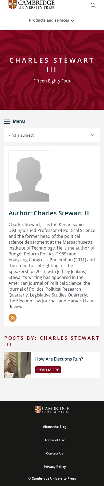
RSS (13, 318)
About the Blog (54, 426)
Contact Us (54, 453)
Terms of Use (55, 440)
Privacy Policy (55, 466)
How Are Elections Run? (59, 359)
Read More (48, 369)
